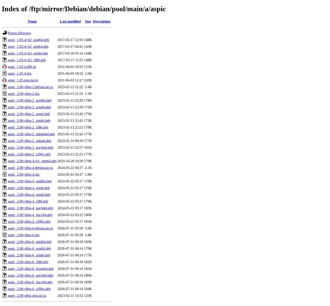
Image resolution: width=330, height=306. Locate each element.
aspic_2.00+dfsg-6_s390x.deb (29, 289)
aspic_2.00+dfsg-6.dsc (24, 235)
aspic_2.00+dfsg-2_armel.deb (29, 114)
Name (32, 21)
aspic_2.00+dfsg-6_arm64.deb (29, 248)
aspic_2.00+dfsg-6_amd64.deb (30, 242)
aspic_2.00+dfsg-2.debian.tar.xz (30, 87)
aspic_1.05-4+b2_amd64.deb (28, 40)
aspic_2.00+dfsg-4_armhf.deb (29, 195)
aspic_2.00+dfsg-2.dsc (24, 94)
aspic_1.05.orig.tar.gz (23, 80)
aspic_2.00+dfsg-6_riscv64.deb (30, 282)
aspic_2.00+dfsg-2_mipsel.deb (29, 141)
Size (88, 21)
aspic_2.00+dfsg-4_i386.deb (28, 201)
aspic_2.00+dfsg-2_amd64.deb (30, 100)
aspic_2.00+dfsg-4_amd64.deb (30, 181)
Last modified (70, 21)
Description (101, 21)
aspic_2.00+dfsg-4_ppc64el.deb (30, 208)
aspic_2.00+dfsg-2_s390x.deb (29, 154)
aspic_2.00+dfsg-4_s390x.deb (29, 221)
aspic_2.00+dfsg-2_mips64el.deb (31, 134)
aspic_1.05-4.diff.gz (22, 67)
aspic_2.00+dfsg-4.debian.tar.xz (30, 168)
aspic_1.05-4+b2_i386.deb (27, 60)
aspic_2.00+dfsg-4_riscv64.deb (30, 215)
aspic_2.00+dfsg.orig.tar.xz (27, 295)
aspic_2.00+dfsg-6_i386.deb (28, 262)
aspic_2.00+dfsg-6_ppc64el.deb (30, 275)
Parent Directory (19, 33)
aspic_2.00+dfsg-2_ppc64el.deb (30, 147)
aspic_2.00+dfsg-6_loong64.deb (31, 269)
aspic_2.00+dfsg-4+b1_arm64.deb (32, 161)
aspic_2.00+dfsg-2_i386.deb (28, 127)
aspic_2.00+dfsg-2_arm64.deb (29, 107)
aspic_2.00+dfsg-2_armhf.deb (29, 120)
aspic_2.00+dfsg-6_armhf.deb (29, 255)
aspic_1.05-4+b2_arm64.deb (28, 46)
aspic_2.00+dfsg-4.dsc (24, 174)
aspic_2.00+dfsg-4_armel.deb (29, 188)
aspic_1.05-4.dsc (20, 73)
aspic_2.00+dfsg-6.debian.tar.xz (30, 228)
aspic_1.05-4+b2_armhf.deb (28, 53)
